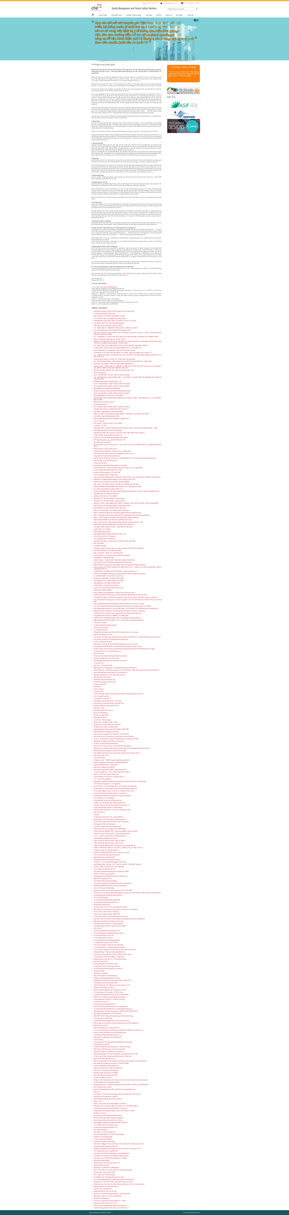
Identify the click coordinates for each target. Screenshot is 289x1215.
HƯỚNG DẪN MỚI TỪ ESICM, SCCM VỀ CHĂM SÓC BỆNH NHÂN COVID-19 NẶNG (120, 595)
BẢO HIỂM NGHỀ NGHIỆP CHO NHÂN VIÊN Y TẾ (110, 534)
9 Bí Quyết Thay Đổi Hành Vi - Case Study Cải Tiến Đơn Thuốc (112, 810)
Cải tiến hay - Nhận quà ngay (102, 720)
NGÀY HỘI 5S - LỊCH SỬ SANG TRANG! (106, 585)
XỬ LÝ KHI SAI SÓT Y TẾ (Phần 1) (105, 539)
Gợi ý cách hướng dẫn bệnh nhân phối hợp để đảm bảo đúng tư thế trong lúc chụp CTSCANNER (122, 606)
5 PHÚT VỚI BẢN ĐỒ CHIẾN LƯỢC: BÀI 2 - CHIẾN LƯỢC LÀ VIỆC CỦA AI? (118, 848)
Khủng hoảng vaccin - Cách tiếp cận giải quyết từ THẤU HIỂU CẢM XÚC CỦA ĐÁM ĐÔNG (121, 1084)
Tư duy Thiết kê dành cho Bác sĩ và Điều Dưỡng (108, 807)
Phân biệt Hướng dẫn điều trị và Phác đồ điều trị (108, 1099)
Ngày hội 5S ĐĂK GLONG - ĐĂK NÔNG (106, 765)
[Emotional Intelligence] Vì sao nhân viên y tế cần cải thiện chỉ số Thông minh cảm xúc (119, 1144)
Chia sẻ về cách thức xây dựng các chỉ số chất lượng (109, 945)
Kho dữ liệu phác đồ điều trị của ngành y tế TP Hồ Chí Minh (111, 1063)
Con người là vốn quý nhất (101, 698)
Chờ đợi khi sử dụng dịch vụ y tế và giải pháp (107, 784)
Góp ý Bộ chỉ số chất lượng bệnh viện (104, 1132)
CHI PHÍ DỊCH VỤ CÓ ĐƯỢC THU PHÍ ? (106, 494)
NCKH (157, 14)
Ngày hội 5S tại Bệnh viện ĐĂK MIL (104, 767)
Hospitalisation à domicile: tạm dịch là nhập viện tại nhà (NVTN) (112, 980)
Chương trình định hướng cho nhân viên (106, 1146)
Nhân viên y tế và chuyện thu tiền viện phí (106, 1070)
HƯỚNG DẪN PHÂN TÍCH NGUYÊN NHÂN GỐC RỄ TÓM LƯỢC (114, 311)
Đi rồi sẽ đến (97, 686)
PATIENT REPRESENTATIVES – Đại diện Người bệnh (110, 885)
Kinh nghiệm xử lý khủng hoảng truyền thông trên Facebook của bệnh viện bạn (117, 753)
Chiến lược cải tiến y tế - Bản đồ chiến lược (106, 850)
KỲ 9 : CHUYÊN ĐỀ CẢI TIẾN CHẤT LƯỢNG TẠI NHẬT (112, 386)
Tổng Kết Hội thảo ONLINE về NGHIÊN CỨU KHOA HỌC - (112, 615)
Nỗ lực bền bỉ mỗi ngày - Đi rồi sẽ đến (104, 682)
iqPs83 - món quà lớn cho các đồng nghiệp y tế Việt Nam (110, 1103)
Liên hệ (190, 15)
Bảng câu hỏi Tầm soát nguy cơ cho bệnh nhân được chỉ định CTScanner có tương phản (119, 611)
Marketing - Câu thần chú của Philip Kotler (106, 1167)
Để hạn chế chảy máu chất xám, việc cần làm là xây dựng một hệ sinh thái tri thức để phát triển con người (124, 649)
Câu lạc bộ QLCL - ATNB (191, 3)
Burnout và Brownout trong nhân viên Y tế (106, 705)
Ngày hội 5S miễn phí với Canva (103, 634)
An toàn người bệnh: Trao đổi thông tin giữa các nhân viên (111, 916)
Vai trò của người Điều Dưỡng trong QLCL (106, 1065)
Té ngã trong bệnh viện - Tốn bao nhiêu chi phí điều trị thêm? (111, 772)
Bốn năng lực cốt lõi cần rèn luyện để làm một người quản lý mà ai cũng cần (116, 644)
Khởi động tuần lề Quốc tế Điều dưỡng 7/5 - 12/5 (108, 381)
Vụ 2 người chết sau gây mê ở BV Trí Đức (106, 942)
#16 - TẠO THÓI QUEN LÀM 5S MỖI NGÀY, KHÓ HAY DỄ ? (112, 330)
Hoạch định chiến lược (100, 717)
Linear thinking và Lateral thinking (104, 798)
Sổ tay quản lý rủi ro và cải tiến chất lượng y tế (107, 651)
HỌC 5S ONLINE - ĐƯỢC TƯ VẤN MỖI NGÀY (108, 553)
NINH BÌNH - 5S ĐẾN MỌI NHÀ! (104, 557)
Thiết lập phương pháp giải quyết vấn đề (105, 838)
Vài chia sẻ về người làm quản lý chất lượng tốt (107, 826)
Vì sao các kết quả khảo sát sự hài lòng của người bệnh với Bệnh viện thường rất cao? (118, 1030)
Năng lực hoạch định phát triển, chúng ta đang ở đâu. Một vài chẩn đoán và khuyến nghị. (120, 781)
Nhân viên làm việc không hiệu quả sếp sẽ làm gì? (108, 325)
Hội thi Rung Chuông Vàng (102, 904)
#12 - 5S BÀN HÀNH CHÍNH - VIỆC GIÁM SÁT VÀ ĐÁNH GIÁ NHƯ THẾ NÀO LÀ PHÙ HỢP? (123, 361)
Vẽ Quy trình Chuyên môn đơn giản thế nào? (107, 966)
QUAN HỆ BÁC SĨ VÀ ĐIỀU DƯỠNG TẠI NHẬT (109, 580)
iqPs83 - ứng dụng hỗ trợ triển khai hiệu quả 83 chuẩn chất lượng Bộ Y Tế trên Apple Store (120, 1061)
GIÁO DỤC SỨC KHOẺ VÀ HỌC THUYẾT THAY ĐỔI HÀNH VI (114, 364)
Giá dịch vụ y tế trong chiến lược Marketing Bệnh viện (109, 802)
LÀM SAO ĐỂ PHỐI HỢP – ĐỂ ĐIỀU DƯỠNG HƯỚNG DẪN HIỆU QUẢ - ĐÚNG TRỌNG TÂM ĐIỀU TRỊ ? (127, 491)
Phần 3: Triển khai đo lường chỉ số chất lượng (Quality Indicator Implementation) (117, 512)
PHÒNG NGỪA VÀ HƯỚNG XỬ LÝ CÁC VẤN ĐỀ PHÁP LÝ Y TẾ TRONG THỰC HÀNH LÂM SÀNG (125, 458)
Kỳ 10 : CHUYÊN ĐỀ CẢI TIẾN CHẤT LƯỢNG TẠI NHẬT (112, 384)
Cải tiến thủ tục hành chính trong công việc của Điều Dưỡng (111, 994)
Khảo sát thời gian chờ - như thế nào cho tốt (106, 1028)
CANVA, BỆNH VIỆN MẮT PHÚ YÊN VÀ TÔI (108, 470)
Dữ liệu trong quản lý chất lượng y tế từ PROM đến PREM (111, 762)
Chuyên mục (115, 14)
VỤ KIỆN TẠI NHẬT (100, 546)
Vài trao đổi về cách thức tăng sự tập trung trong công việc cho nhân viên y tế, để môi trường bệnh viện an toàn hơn (127, 637)
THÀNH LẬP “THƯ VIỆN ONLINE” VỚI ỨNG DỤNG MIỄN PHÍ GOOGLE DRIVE (119, 433)
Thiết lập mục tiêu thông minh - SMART (105, 1096)
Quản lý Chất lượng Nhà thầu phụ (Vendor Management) (110, 1006)
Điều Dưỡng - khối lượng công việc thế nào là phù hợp (109, 1049)
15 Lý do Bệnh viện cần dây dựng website (106, 1125)
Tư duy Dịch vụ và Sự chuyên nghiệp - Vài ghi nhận (109, 956)
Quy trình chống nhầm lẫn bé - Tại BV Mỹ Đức (107, 1013)
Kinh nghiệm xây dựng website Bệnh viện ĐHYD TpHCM (110, 1122)
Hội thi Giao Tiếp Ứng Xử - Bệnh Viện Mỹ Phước (108, 1068)
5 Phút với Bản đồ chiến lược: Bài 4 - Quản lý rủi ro (109, 843)
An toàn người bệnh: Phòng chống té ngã (106, 902)
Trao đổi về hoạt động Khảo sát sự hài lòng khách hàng (110, 1032)
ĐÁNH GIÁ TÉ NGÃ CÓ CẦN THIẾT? (105, 496)
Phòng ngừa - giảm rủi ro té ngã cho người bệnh (107, 1196)
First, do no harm (99, 653)
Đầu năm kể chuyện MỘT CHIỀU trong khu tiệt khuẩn (110, 769)
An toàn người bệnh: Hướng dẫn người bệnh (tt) (108, 895)
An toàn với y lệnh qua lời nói (102, 1077)
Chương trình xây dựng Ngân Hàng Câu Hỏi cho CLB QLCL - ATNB (114, 1110)
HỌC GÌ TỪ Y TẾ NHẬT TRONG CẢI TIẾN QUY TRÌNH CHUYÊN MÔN (116, 484)
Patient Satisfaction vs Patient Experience (106, 1186)
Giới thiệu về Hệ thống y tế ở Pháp (104, 987)
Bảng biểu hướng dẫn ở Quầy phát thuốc (106, 1075)
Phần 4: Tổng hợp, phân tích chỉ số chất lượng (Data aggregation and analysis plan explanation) (121, 515)
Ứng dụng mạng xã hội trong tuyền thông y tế (107, 859)
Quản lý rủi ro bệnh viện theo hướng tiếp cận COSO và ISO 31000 (113, 890)
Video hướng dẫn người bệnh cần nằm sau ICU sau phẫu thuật (112, 451)
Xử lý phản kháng (99, 971)
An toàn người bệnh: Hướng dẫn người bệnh (107, 900)
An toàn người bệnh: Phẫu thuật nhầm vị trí (107, 930)
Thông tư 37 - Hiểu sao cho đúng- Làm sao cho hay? (109, 1051)
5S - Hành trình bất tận (100, 630)
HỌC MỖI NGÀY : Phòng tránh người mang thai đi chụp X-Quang (113, 1016)
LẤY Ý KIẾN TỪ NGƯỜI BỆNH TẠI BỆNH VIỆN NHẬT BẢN (113, 562)
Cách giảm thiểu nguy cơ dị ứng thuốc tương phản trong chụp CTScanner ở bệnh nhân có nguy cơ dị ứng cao (125, 597)
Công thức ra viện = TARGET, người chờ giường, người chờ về (112, 760)
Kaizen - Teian (98, 1101)
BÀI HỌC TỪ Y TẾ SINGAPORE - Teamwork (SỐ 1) (109, 501)
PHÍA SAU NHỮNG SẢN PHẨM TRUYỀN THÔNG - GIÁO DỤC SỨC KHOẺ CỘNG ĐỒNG (121, 414)
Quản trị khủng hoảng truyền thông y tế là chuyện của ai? (110, 672)
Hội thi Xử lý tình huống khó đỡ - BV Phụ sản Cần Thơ (110, 990)
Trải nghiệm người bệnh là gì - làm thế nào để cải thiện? (110, 926)
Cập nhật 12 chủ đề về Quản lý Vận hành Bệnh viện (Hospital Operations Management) (119, 919)
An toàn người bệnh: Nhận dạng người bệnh (107, 940)
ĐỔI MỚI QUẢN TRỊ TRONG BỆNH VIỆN (107, 583)
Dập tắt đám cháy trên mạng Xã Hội (104, 857)
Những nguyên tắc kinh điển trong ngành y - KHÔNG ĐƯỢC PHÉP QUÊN (116, 1011)
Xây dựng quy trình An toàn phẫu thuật (105, 983)
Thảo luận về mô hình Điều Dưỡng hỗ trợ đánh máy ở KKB (111, 871)
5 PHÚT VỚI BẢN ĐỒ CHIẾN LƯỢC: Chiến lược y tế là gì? (111, 852)
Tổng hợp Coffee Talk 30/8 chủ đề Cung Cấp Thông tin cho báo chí (113, 1182)
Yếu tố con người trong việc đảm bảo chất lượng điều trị (110, 836)
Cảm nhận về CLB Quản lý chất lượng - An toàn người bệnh (111, 1153)
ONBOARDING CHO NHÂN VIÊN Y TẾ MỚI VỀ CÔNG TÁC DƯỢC (115, 321)
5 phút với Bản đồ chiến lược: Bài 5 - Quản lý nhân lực (109, 840)
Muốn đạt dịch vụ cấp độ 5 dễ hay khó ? (105, 449)
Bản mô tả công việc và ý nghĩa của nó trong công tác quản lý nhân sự (114, 736)
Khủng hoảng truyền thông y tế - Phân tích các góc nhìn (110, 750)
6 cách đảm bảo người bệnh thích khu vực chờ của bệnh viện (111, 821)
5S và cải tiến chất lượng (101, 897)
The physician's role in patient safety (104, 1172)
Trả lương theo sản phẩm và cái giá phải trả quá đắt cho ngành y (112, 795)
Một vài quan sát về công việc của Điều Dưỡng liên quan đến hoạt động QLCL (116, 1023)
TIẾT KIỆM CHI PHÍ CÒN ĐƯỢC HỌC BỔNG (108, 430)
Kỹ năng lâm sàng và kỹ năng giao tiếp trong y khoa (109, 1177)
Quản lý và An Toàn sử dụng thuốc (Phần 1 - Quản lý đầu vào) (112, 1193)
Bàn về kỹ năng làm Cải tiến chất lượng (105, 975)
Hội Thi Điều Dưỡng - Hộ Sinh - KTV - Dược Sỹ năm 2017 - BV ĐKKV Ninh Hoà (117, 864)
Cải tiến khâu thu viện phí (101, 1044)
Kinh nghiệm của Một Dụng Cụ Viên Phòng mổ (107, 1037)
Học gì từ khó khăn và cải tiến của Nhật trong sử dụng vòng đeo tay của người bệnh (118, 467)
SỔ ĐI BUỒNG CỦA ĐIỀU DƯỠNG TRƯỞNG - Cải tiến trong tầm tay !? (115, 571)
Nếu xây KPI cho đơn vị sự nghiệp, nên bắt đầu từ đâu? (110, 318)
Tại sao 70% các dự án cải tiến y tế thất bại (106, 911)
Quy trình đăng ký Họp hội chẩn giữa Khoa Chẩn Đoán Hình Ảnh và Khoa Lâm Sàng (119, 604)
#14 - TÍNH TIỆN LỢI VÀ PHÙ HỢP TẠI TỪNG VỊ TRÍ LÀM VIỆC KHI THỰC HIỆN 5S (121, 345)
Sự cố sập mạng (98, 1039)
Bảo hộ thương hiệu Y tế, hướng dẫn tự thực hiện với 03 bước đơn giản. (114, 350)
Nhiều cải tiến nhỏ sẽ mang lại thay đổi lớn (106, 731)
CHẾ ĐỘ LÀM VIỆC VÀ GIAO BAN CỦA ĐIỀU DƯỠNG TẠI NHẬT (115, 541)
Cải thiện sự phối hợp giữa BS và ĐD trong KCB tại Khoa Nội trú (113, 954)
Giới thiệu (102, 14)
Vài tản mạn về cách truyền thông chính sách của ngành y (110, 656)
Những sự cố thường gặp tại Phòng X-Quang (107, 978)
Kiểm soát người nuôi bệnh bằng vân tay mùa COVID (109, 339)
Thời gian (96, 814)
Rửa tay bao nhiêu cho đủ (101, 755)
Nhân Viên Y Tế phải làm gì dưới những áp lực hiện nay (110, 997)
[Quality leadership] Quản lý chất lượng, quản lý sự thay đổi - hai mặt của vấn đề (117, 1148)
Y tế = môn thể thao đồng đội (102, 779)
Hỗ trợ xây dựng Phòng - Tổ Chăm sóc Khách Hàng (109, 1134)
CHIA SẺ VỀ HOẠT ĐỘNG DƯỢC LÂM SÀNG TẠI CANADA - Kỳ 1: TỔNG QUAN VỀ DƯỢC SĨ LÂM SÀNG (127, 477)
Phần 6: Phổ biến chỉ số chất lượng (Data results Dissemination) (112, 505)
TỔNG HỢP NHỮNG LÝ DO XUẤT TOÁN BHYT (109, 395)
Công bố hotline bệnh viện (101, 1165)
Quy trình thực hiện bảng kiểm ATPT (104, 1004)
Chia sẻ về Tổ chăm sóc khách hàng (104, 888)
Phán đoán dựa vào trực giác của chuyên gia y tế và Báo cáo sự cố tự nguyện (116, 909)
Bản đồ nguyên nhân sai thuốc (102, 1087)
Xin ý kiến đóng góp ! (100, 372)
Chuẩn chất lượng (132, 14)
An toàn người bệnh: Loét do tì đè (103, 935)
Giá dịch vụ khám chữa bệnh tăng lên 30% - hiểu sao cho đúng (112, 1046)
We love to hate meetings (101, 627)
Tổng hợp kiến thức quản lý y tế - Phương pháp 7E (108, 923)
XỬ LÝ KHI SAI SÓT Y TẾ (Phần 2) (105, 536)
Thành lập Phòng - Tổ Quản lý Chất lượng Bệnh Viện (109, 952)
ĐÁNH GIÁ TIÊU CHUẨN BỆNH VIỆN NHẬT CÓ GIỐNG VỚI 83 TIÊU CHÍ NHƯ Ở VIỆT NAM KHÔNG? (126, 503)
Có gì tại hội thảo (99, 663)
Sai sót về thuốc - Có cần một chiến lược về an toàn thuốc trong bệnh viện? (115, 786)
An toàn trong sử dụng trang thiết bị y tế (105, 1127)
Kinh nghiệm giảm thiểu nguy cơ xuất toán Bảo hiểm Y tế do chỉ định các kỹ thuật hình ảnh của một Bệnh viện (126, 608)
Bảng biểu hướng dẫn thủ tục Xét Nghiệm (106, 1073)
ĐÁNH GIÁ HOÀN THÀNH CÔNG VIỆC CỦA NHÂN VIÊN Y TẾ (114, 370)
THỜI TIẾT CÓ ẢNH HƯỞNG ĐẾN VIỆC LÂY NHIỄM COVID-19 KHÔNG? (117, 618)
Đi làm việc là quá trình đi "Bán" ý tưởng (106, 722)
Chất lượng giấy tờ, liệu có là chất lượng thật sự (107, 800)
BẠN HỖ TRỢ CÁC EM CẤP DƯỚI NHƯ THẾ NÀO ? (110, 508)
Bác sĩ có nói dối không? (101, 712)
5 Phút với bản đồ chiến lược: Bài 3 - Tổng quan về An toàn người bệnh (114, 845)
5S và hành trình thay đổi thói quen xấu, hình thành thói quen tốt (113, 1009)
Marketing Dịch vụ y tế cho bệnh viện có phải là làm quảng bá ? (112, 555)
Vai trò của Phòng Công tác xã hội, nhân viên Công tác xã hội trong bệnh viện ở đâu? (118, 694)
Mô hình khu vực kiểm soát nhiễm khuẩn (106, 727)
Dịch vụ (167, 14)
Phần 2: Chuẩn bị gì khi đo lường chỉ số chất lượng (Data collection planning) (116, 517)
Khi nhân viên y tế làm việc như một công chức (107, 724)
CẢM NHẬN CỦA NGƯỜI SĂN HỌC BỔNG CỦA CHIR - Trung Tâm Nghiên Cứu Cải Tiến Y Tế (122, 352)
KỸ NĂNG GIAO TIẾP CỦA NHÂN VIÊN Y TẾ (108, 489)
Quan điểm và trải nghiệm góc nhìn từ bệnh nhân (108, 411)
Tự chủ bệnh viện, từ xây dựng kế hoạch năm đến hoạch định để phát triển (115, 788)
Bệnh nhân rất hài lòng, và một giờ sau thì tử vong (108, 921)
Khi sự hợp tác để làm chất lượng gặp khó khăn (107, 1115)
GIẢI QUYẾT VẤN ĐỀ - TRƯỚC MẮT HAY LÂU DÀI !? (111, 409)
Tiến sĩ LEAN (98, 928)
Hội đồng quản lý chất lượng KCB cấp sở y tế (107, 1163)
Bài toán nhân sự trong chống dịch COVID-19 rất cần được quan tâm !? (115, 592)
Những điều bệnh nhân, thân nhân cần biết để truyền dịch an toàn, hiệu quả (116, 632)
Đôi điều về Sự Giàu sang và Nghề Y (104, 874)
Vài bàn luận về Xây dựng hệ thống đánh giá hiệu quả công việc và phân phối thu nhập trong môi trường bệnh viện (127, 893)
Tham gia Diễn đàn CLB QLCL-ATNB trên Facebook (109, 999)
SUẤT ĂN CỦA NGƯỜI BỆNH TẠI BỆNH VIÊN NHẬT (110, 437)
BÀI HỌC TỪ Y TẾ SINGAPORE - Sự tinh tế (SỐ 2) (109, 498)
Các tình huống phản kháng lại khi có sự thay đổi (108, 968)
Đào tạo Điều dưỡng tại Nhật (102, 531)
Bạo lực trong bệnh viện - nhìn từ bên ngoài (106, 658)
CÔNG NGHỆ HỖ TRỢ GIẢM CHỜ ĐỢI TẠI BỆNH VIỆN (111, 418)
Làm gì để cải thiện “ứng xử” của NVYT (105, 1203)
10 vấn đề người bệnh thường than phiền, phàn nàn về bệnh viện (112, 1056)
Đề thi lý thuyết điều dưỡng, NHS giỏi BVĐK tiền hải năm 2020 (112, 391)
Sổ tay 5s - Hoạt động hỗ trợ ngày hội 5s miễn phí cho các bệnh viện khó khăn (116, 739)
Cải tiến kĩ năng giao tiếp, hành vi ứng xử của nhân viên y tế (111, 1208)
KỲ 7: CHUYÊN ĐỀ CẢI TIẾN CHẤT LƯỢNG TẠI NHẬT (111, 407)
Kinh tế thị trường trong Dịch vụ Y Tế (105, 1058)
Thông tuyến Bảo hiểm (100, 463)
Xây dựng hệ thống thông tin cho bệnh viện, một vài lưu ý (110, 660)
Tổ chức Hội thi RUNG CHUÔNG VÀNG (106, 964)
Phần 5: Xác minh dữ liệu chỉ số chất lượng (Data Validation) (111, 510)
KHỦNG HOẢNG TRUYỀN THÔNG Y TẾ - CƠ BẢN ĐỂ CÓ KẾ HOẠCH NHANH (118, 620)
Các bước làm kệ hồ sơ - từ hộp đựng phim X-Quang (109, 947)
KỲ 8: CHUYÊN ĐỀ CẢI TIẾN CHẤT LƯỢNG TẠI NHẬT (111, 393)
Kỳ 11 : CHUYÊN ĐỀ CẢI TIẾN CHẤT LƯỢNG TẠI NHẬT (112, 375)
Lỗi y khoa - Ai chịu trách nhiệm (103, 665)
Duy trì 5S (97, 1091)
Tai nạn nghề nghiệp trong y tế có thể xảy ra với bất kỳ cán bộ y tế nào (114, 791)
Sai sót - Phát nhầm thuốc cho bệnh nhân (106, 475)
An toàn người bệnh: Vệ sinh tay (103, 938)
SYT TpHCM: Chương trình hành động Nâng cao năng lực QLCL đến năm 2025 (117, 1094)
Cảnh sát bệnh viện (99, 757)
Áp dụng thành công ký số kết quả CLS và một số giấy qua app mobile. (114, 359)
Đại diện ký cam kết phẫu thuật (103, 1137)
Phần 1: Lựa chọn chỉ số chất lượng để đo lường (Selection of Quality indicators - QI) (118, 522)
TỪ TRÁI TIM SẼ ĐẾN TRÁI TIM (104, 313)
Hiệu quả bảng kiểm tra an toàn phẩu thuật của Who (109, 675)
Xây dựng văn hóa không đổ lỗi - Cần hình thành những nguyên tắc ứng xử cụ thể (118, 646)
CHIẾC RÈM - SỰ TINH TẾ (102, 529)
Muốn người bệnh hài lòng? (102, 1160)
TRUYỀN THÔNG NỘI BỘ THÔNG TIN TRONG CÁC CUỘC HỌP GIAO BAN (118, 486)
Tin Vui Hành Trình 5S (100, 404)
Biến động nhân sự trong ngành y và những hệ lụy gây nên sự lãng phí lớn (115, 667)
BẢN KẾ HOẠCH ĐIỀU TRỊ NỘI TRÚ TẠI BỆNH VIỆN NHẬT (113, 520)
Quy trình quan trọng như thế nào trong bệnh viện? (109, 703)
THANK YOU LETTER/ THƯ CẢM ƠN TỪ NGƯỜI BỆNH (111, 482)
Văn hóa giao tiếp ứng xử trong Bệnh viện (106, 1151)
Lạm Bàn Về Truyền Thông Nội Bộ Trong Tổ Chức (108, 588)
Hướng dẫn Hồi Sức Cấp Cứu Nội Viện (105, 1191)
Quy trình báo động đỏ (100, 1129)
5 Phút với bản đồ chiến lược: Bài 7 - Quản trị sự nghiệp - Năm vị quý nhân (115, 831)
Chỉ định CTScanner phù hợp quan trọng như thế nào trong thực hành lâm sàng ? (118, 613)
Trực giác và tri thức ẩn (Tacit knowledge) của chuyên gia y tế (111, 805)
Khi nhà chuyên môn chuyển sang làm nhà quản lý (108, 1118)
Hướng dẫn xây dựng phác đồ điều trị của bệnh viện (109, 741)
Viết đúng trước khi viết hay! (102, 677)
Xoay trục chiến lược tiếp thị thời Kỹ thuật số (107, 855)
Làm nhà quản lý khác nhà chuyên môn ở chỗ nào (108, 1120)
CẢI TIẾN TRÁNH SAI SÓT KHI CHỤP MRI (107, 550)
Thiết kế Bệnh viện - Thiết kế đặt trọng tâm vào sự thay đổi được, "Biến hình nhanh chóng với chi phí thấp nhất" (127, 670)
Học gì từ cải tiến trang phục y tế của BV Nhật (107, 472)
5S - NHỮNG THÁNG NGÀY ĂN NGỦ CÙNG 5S (108, 576)
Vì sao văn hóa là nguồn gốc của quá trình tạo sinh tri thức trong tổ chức (115, 949)
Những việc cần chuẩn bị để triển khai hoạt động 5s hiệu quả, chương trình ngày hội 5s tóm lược (122, 748)
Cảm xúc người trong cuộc (101, 696)
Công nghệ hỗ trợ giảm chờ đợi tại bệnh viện (107, 456)
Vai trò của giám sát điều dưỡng (103, 1018)
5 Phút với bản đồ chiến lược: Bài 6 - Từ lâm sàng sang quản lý (112, 833)
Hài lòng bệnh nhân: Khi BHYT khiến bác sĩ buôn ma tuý (110, 876)
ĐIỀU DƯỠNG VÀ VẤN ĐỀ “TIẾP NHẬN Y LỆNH (109, 316)
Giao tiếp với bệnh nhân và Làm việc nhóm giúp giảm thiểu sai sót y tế (114, 453)
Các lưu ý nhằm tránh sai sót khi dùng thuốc (107, 1082)
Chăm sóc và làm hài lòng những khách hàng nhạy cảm (110, 1205)
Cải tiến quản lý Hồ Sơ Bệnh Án (103, 1139)
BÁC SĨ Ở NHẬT (99, 543)
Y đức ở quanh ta (99, 689)
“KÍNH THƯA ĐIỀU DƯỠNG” (103, 590)
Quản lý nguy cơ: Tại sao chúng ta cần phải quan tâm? (110, 819)
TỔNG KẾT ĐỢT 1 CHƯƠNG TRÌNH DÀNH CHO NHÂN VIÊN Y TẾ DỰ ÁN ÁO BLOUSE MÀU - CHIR (125, 428)
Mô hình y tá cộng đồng (100, 973)
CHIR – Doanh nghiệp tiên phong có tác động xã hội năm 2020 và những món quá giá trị (119, 573)
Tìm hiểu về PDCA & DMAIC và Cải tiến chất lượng (109, 866)
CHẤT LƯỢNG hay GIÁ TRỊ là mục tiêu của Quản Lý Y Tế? (112, 985)
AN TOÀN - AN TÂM (100, 426)
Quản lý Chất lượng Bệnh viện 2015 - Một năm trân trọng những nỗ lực (114, 1089)
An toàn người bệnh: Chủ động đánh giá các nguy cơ (109, 933)
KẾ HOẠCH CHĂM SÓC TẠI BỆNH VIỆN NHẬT (109, 578)
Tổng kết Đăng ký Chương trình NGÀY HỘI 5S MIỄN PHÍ (111, 729)
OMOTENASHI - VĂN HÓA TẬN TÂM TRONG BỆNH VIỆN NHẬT (114, 560)
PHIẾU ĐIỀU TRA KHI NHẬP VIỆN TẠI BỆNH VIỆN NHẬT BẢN (114, 524)
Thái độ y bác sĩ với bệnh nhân (103, 1189)
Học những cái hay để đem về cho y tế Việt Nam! (108, 701)
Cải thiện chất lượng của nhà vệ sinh (104, 1141)
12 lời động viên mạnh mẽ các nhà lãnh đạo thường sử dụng (111, 1155)
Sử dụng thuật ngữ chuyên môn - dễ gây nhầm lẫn (108, 817)
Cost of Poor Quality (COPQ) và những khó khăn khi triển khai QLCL (114, 1179)
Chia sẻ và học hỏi (99, 421)
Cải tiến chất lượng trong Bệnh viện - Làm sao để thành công (111, 1020)
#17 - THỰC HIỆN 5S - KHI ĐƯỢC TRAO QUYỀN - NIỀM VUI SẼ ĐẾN (116, 328)
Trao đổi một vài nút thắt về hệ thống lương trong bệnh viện (111, 639)
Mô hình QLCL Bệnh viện (101, 1198)
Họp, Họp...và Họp (99, 708)
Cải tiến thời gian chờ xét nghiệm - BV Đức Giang (108, 992)
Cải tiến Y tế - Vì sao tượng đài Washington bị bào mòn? (110, 862)
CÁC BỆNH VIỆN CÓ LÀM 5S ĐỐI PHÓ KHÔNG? (109, 323)
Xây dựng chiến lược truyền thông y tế (105, 824)
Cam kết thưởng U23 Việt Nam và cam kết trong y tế (109, 776)
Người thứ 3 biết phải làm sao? (103, 878)
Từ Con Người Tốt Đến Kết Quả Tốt (104, 869)
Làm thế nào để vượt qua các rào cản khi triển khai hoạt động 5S (112, 746)
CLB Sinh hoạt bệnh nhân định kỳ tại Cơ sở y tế (108, 1035)
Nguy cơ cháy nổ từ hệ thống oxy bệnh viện (106, 774)
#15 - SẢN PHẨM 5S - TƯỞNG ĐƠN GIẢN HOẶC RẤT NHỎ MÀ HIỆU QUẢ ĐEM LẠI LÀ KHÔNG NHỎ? (126, 337)
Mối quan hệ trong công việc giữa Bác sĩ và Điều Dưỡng (110, 829)
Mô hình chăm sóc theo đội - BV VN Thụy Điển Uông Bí (110, 959)
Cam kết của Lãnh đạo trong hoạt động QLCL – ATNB (110, 1200)
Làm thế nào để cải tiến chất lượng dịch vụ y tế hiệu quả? (110, 793)
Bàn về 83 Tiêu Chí (99, 812)
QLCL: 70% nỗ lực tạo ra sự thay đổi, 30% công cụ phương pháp (113, 1170)
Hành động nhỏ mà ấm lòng (102, 442)
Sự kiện (179, 15)
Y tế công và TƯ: (99, 691)
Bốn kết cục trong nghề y (101, 1025)
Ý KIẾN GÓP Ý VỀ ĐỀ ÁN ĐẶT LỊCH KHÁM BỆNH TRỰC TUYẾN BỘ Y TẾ (117, 348)
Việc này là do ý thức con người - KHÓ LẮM (107, 914)
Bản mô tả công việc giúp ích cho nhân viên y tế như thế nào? (111, 734)
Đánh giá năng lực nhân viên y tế (103, 710)
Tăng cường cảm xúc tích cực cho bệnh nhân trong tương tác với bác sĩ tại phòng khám (119, 1184)
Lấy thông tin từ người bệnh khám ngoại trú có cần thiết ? (110, 465)
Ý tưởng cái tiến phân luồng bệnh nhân (105, 625)
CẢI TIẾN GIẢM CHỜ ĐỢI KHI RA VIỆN (107, 416)
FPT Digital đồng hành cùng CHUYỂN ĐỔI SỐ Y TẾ (109, 440)
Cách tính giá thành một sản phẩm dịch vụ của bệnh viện (110, 1108)
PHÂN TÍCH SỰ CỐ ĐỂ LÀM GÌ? (104, 402)
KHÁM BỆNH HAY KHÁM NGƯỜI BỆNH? (107, 388)
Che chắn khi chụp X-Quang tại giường (105, 881)
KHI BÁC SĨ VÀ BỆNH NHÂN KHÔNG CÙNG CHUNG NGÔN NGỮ (114, 479)
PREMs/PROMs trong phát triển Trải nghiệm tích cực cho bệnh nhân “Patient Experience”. (120, 565)
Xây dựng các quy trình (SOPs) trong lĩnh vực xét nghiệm (110, 1158)
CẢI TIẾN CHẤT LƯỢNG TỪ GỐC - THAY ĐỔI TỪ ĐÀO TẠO (113, 527)
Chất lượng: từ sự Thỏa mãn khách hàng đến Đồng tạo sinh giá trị (113, 1042)
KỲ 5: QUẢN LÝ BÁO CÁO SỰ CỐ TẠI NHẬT (108, 423)
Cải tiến (147, 14)
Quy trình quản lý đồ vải (101, 961)
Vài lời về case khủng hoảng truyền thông (106, 743)
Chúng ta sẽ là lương (100, 684)
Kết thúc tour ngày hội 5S (101, 715)
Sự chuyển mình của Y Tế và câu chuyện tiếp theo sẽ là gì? (110, 907)
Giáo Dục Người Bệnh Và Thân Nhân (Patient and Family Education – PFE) (116, 1054)
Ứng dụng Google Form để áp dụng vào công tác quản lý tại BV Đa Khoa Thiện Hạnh (118, 548)
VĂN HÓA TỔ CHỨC (100, 622)
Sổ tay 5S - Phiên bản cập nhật (103, 641)
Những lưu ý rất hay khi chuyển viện (104, 679)
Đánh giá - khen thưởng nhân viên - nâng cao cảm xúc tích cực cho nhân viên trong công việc (120, 1080)
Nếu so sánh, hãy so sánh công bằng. (104, 1174)
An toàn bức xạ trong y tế (101, 1001)
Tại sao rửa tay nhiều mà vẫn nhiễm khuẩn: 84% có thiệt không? (113, 883)
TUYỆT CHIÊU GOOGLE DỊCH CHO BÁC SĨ (108, 435)
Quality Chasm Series (100, 1113)
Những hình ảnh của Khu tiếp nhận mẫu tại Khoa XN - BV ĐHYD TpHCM (116, 1106)
